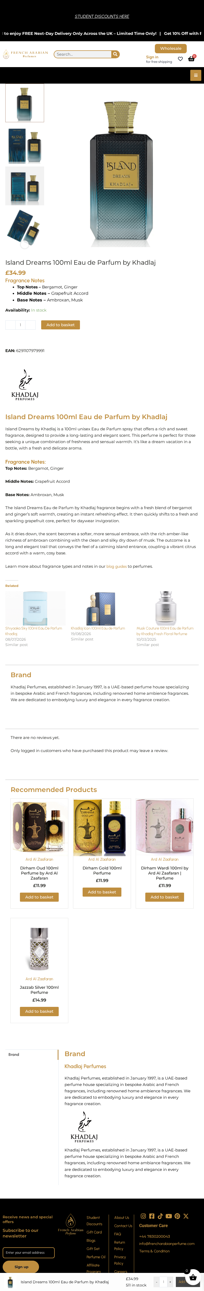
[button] (24, 341)
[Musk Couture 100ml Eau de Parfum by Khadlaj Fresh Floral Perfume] (167, 608)
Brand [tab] (13, 1054)
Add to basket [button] (39, 897)
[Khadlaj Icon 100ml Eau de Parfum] (101, 608)
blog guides (116, 566)
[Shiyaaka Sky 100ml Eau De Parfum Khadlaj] (35, 608)
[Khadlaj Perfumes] (25, 385)
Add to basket (60, 324)
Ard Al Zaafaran (39, 859)
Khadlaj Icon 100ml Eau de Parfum (98, 628)
